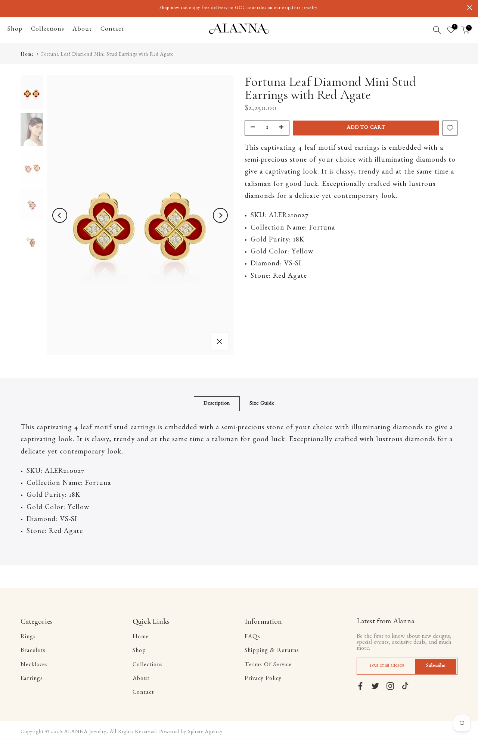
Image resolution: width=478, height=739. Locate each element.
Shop (14, 29)
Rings (28, 637)
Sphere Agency (205, 732)
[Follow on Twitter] (375, 686)
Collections (47, 29)
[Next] (220, 215)
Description (217, 403)
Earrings (32, 679)
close (8, 7)
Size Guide (261, 403)
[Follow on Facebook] (360, 686)
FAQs (252, 637)
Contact (112, 29)
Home (27, 55)
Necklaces (34, 665)
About (82, 29)
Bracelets (33, 651)
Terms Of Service (268, 665)
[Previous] (59, 215)
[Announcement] (239, 8)
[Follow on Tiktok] (405, 686)
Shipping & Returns (272, 651)
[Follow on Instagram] (390, 686)
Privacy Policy (263, 679)
